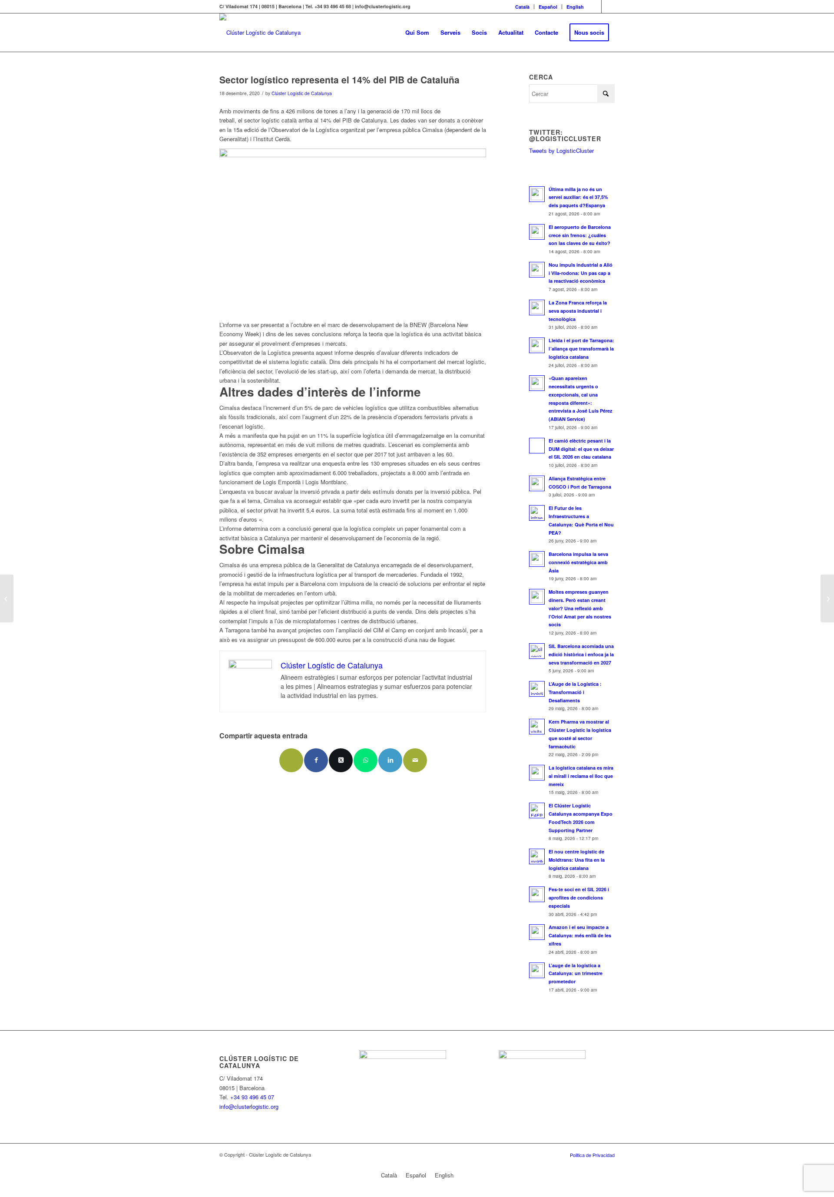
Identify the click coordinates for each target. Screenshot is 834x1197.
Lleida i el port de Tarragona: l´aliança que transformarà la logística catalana (581, 348)
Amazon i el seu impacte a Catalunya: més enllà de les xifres (580, 935)
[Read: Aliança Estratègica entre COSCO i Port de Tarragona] (537, 483)
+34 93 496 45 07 (252, 1097)
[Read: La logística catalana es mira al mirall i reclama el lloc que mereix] (537, 772)
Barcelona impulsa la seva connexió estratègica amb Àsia (578, 562)
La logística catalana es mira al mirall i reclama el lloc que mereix (581, 775)
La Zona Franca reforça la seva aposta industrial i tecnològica (578, 310)
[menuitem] (522, 6)
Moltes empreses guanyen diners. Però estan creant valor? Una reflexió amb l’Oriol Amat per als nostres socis (580, 608)
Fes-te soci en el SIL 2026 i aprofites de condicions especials (579, 897)
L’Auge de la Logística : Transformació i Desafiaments (575, 692)
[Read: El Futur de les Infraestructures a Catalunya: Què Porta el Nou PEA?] (537, 513)
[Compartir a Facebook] (316, 760)
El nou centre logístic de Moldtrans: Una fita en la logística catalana (577, 859)
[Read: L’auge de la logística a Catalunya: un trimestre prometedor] (537, 970)
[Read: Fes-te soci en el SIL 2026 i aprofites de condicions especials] (537, 894)
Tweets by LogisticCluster (561, 150)
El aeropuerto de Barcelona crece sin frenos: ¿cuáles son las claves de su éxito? (580, 235)
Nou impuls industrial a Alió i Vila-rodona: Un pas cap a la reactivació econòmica (580, 272)
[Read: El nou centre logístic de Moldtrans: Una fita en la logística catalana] (537, 856)
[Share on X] (341, 760)
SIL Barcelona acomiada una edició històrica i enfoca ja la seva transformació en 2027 (581, 654)
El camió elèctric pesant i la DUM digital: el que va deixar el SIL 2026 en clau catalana (581, 448)
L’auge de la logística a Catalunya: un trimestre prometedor (575, 973)
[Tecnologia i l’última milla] (6, 598)
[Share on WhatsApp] (365, 760)
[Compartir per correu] (291, 760)
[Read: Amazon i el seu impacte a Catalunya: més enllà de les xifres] (537, 932)
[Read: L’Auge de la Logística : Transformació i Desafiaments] (537, 689)
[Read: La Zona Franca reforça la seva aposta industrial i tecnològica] (537, 307)
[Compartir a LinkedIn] (390, 760)
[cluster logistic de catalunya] (260, 32)
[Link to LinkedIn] (608, 6)
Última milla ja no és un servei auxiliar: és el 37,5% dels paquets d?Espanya (578, 197)
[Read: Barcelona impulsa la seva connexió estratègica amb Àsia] (537, 559)
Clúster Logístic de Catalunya (301, 93)
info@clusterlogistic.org (248, 1106)
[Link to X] (595, 6)
